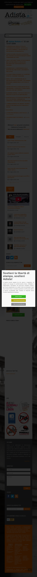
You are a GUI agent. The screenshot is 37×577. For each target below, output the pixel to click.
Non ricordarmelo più (19, 304)
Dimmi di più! (18, 296)
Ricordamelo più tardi (19, 300)
